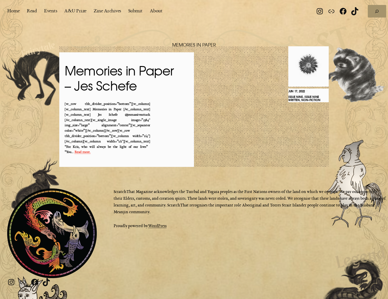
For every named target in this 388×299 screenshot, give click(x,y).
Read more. (83, 152)
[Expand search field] (377, 11)
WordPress (157, 226)
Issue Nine (295, 96)
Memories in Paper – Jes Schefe (119, 79)
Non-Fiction (310, 100)
